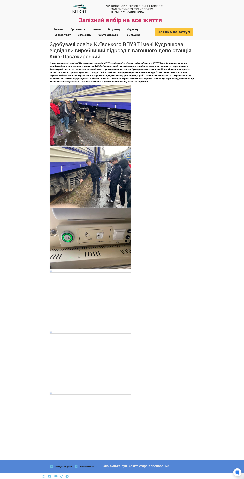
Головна (59, 29)
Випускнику (84, 34)
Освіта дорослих (108, 34)
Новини (97, 29)
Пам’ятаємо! (133, 34)
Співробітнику (63, 34)
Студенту (132, 29)
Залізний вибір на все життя (120, 20)
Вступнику (114, 29)
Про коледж (78, 29)
